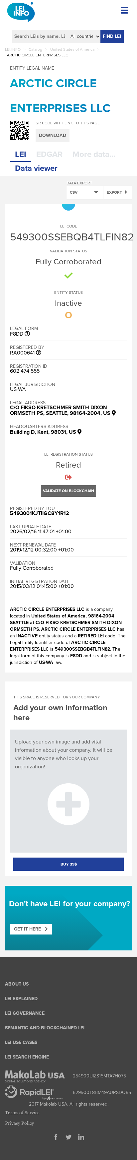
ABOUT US (17, 984)
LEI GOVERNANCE (25, 1013)
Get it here (29, 929)
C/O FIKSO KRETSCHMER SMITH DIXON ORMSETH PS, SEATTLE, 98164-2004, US (61, 410)
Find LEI (112, 36)
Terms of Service (22, 1112)
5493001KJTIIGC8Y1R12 (39, 513)
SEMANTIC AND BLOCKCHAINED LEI (44, 1028)
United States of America (72, 49)
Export (114, 192)
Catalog (35, 49)
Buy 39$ (69, 864)
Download (52, 135)
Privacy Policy (19, 1123)
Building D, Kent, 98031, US (43, 432)
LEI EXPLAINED (21, 998)
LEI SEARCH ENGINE (27, 1057)
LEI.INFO (13, 49)
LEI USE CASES (21, 1042)
